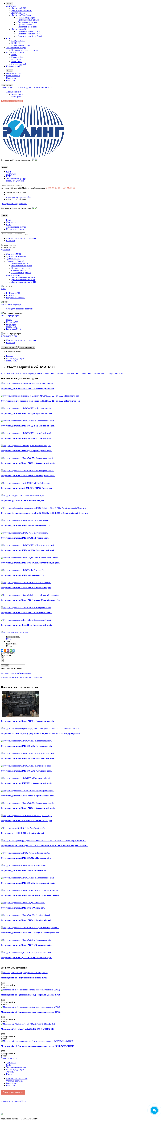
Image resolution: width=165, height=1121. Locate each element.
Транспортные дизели (21, 273)
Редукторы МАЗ (18, 64)
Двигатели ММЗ (18, 8)
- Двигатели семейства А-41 (28, 34)
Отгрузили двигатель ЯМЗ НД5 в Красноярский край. (26, 451)
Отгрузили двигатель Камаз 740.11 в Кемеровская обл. (26, 612)
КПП (8, 38)
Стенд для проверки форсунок (24, 50)
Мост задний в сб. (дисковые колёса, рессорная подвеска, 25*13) (30, 995)
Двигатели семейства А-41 (23, 280)
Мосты (14, 55)
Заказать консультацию (12, 101)
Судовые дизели (18, 270)
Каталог (8, 247)
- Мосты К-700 (71, 373)
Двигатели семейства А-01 (23, 277)
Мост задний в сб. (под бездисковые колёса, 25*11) (24, 978)
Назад (9, 3)
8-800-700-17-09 (53, 188)
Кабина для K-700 (14, 66)
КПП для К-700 (18, 41)
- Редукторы (85, 373)
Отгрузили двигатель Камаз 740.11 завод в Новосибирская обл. (30, 600)
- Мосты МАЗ (98, 373)
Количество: (6, 655)
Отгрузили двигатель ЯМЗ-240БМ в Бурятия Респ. (25, 538)
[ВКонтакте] (2, 650)
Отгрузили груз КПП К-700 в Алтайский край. (22, 500)
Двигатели (11, 6)
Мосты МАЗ (16, 62)
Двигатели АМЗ (18, 29)
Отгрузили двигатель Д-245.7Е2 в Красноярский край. (26, 625)
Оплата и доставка (14, 73)
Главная (9, 356)
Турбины (10, 1072)
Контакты (10, 80)
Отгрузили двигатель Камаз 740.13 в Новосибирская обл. (27, 388)
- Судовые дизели (24, 24)
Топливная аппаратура (16, 48)
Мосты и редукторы (15, 52)
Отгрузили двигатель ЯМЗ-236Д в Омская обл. (23, 575)
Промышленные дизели (21, 266)
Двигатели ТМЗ (18, 13)
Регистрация (16, 96)
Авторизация (17, 94)
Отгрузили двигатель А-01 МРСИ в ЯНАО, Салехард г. (26, 488)
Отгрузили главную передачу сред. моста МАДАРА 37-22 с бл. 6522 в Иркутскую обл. (40, 401)
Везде (8, 171)
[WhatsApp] (11, 650)
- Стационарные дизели (26, 22)
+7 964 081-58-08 (67, 188)
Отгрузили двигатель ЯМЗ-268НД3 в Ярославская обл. (26, 413)
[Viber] (8, 650)
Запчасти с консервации (16, 1078)
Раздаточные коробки (20, 45)
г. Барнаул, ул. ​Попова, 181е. (13, 1101)
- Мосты (59, 373)
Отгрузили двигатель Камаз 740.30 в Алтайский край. (26, 588)
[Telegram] (13, 650)
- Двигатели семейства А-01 (28, 31)
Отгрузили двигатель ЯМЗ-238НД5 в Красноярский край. (28, 426)
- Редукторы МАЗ (114, 373)
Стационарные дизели (21, 268)
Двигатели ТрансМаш (21, 15)
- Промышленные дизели (27, 20)
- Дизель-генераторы (25, 17)
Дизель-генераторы (19, 263)
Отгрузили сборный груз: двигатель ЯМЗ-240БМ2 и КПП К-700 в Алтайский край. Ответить (44, 513)
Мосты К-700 (17, 57)
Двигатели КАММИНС (21, 10)
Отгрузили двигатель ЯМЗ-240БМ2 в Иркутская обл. (26, 525)
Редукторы (16, 59)
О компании (11, 78)
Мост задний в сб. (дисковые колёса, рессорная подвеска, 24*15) (30, 1012)
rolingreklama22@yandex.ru (14, 204)
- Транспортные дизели (26, 27)
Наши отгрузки (13, 76)
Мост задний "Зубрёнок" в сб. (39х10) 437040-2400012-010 (27, 1029)
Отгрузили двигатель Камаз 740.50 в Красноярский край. (28, 475)
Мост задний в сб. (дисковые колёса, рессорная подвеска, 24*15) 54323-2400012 (37, 1046)
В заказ (5, 666)
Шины (9, 1074)
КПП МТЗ (15, 43)
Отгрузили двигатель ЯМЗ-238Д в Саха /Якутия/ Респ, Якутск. (30, 563)
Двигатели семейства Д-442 (23, 282)
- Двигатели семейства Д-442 (29, 36)
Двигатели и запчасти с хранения (21, 238)
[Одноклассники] (5, 650)
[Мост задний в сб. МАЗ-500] (14, 632)
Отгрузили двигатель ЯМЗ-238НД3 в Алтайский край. (26, 438)
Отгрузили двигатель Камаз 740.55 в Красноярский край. (28, 463)
